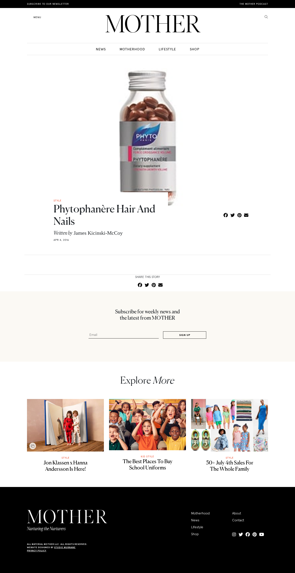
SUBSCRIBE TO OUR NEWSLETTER (48, 3)
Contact (238, 520)
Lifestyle (167, 49)
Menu (37, 17)
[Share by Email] (246, 215)
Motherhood (132, 49)
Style (66, 457)
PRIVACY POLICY (36, 550)
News (101, 49)
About (236, 513)
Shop (194, 49)
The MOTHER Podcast (253, 3)
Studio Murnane (65, 547)
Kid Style (147, 456)
